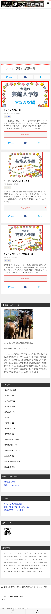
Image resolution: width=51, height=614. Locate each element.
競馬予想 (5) (9, 434)
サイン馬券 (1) (10, 401)
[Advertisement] (25, 35)
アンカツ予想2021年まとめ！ (16, 181)
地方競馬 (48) (10, 406)
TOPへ (38, 612)
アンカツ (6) (9, 395)
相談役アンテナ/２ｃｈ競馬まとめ (16, 507)
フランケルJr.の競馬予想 (13, 504)
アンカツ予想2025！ (13, 110)
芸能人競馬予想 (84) (12, 461)
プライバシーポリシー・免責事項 (12, 598)
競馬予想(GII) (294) (12, 445)
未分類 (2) (8, 417)
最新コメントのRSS (11, 485)
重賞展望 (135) (10, 467)
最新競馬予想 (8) (11, 412)
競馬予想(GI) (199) (12, 439)
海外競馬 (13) (10, 428)
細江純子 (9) (9, 456)
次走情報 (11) (9, 423)
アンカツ (7, 117)
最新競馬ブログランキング (13, 510)
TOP (18, 587)
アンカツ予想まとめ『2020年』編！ (19, 254)
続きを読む (25, 134)
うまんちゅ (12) (10, 390)
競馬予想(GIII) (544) (12, 450)
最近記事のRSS (9, 482)
